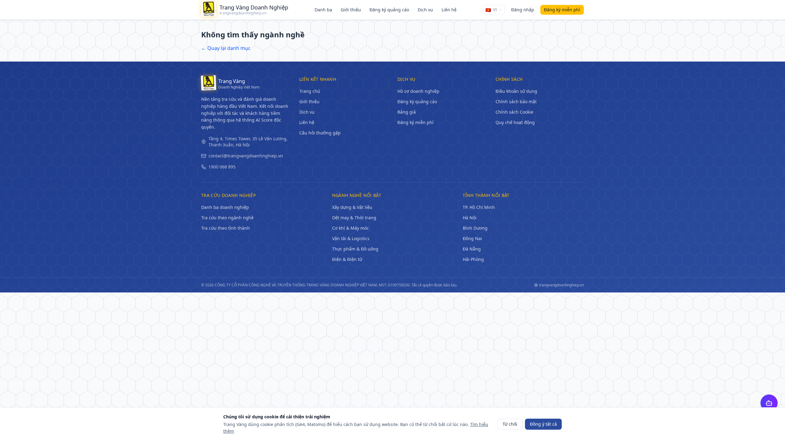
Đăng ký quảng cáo (389, 10)
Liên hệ (449, 10)
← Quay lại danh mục (226, 48)
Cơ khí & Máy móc (350, 228)
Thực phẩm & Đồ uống (355, 249)
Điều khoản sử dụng (516, 91)
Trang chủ (309, 91)
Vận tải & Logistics (351, 238)
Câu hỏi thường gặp (320, 133)
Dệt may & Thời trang (354, 218)
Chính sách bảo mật (516, 101)
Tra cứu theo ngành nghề (227, 218)
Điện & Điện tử (347, 259)
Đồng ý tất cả (543, 424)
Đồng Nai (472, 238)
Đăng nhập (522, 10)
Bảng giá (406, 112)
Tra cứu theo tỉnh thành (225, 228)
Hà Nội (470, 218)
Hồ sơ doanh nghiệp (418, 91)
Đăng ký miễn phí (415, 122)
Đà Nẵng (472, 249)
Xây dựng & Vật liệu (352, 207)
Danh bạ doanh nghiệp (225, 207)
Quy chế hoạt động (515, 122)
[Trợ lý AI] (769, 403)
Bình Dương (475, 228)
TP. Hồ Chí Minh (479, 207)
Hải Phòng (473, 259)
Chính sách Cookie (514, 112)
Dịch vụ (425, 10)
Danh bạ (323, 10)
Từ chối (510, 424)
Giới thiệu (351, 10)
